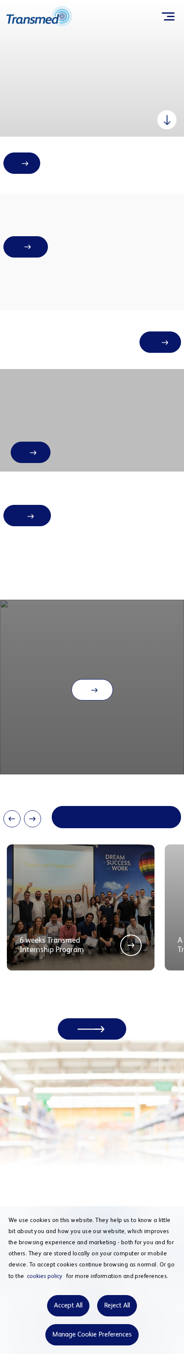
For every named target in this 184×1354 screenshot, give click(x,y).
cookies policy (44, 1276)
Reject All (117, 1305)
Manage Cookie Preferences (92, 1334)
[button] (12, 818)
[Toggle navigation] (168, 16)
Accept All (68, 1305)
